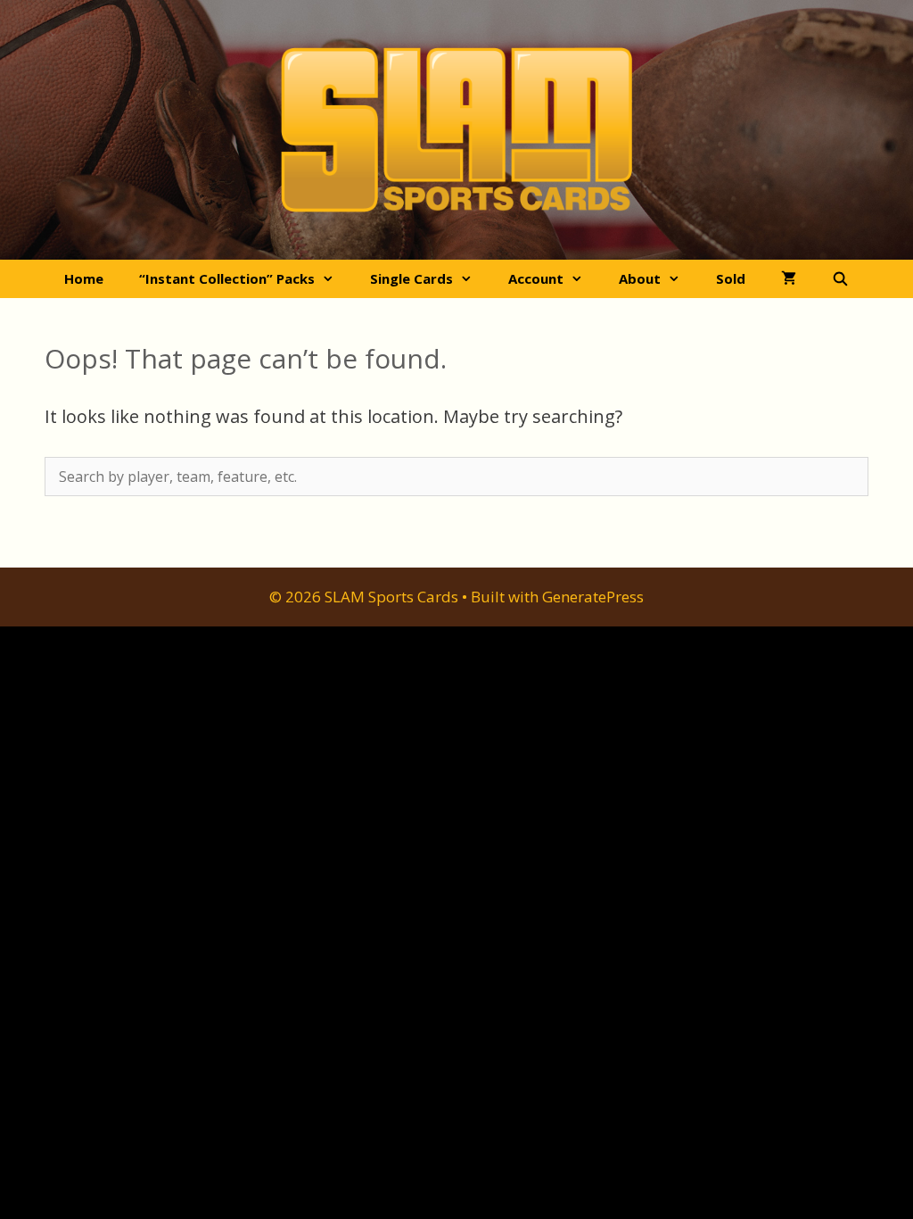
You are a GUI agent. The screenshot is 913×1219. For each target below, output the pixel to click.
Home (83, 278)
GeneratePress (593, 596)
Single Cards (411, 278)
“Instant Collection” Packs (227, 278)
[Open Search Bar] (840, 279)
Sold (730, 278)
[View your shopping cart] (788, 279)
